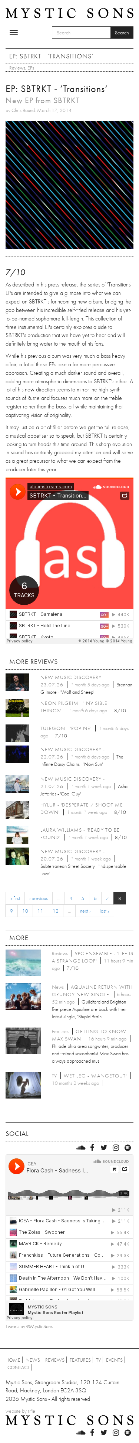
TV (98, 1360)
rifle (31, 1411)
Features (80, 1360)
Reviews (17, 67)
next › (85, 910)
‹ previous (38, 898)
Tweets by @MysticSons (29, 1326)
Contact (18, 1367)
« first (15, 898)
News (33, 1360)
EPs (30, 67)
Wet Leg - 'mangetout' (95, 1075)
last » (104, 910)
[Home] (69, 12)
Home (13, 1360)
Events (114, 1360)
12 (56, 910)
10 (25, 910)
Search (122, 32)
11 (40, 910)
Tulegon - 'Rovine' (66, 728)
